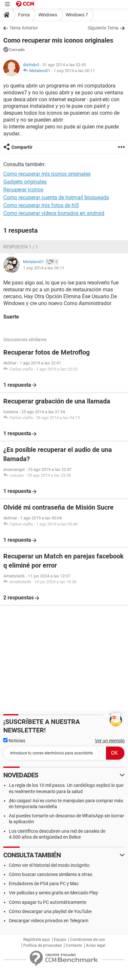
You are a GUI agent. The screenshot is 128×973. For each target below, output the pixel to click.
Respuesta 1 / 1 (20, 246)
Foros (24, 14)
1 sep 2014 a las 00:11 (74, 70)
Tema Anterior (24, 27)
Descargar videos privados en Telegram (48, 920)
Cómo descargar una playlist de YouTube (50, 911)
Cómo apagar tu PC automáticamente (47, 902)
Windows (47, 14)
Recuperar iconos (23, 189)
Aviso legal (95, 945)
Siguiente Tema (103, 27)
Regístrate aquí (36, 939)
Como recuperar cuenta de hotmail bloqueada (56, 197)
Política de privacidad (42, 945)
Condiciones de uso (87, 939)
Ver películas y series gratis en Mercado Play (53, 892)
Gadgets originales (25, 182)
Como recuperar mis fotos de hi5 (41, 205)
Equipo (60, 939)
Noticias (16, 740)
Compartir (21, 147)
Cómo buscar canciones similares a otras (50, 874)
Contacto (74, 945)
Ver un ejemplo (110, 740)
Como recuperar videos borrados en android (53, 213)
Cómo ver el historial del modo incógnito (49, 865)
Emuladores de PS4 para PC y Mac (44, 883)
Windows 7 (77, 14)
